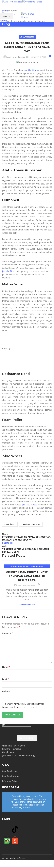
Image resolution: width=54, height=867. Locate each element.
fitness (39, 566)
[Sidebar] (3, 863)
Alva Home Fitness (26, 585)
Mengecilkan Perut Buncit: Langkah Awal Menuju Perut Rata (27, 576)
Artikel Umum (29, 566)
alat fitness (16, 566)
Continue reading (27, 604)
